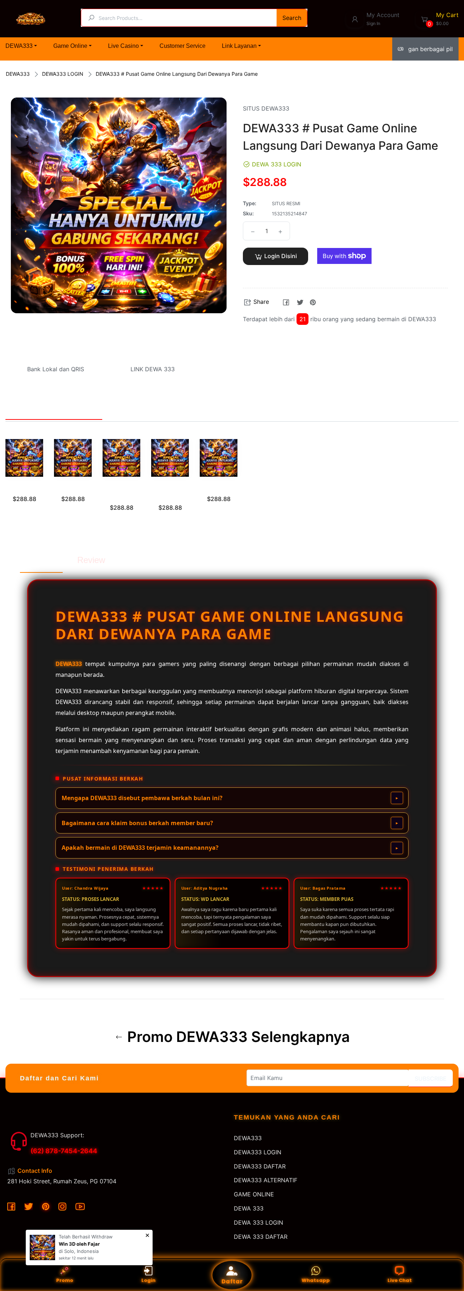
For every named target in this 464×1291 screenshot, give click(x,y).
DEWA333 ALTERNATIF (265, 1180)
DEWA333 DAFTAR (260, 1166)
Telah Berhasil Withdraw (86, 1237)
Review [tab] (91, 560)
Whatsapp (316, 1280)
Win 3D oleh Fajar (79, 1244)
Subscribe (431, 1078)
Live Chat (400, 1280)
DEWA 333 (249, 1208)
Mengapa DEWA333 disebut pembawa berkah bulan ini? (142, 798)
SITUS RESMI (24, 488)
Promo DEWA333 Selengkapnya (237, 1037)
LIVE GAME (218, 488)
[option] (24, 480)
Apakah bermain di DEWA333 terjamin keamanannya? (140, 848)
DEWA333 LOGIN (62, 74)
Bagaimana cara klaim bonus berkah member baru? (137, 823)
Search (291, 17)
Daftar (232, 1281)
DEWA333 (18, 74)
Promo (64, 1280)
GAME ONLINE (254, 1194)
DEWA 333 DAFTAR (260, 1236)
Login (148, 1280)
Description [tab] (41, 560)
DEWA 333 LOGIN (258, 1222)
